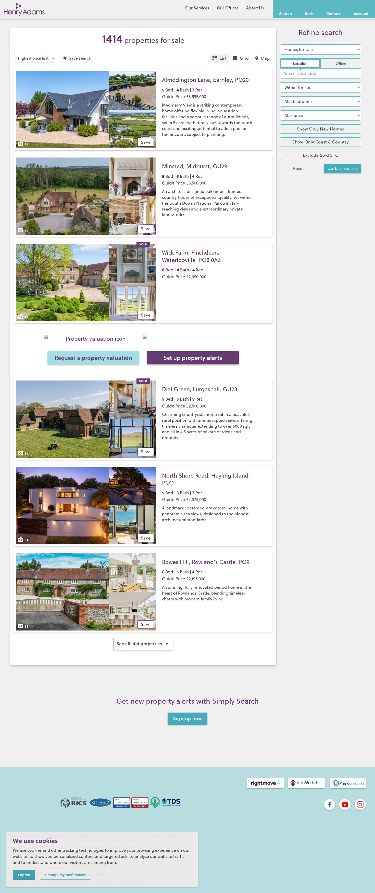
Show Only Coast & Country (320, 142)
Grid (244, 58)
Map (265, 58)
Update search (342, 168)
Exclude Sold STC (320, 155)
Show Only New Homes (320, 129)
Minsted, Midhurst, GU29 (194, 166)
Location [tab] (300, 63)
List (223, 58)
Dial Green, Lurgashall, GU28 (199, 389)
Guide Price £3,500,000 (184, 183)
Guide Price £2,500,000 (184, 406)
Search (285, 13)
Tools (309, 13)
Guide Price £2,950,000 (184, 277)
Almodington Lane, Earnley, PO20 (205, 80)
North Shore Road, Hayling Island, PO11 (206, 479)
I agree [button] (24, 874)
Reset (298, 168)
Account (361, 13)
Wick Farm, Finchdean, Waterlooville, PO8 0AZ (191, 256)
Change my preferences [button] (65, 874)
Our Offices (228, 8)
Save (80, 58)
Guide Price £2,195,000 (183, 579)
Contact (333, 13)
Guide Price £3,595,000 (184, 97)
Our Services (197, 8)
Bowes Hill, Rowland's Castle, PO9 (205, 562)
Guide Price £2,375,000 (184, 499)
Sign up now (187, 718)
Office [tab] (341, 63)
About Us (255, 8)
